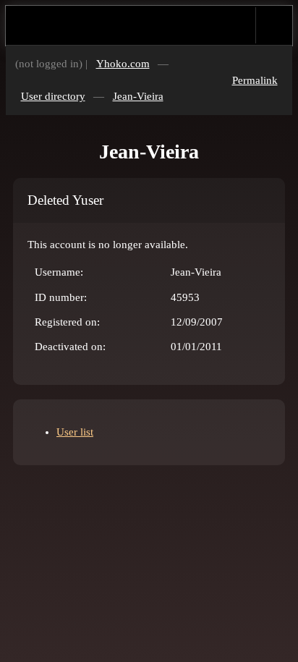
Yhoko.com (123, 63)
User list (74, 432)
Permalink (255, 80)
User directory (53, 96)
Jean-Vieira (138, 96)
